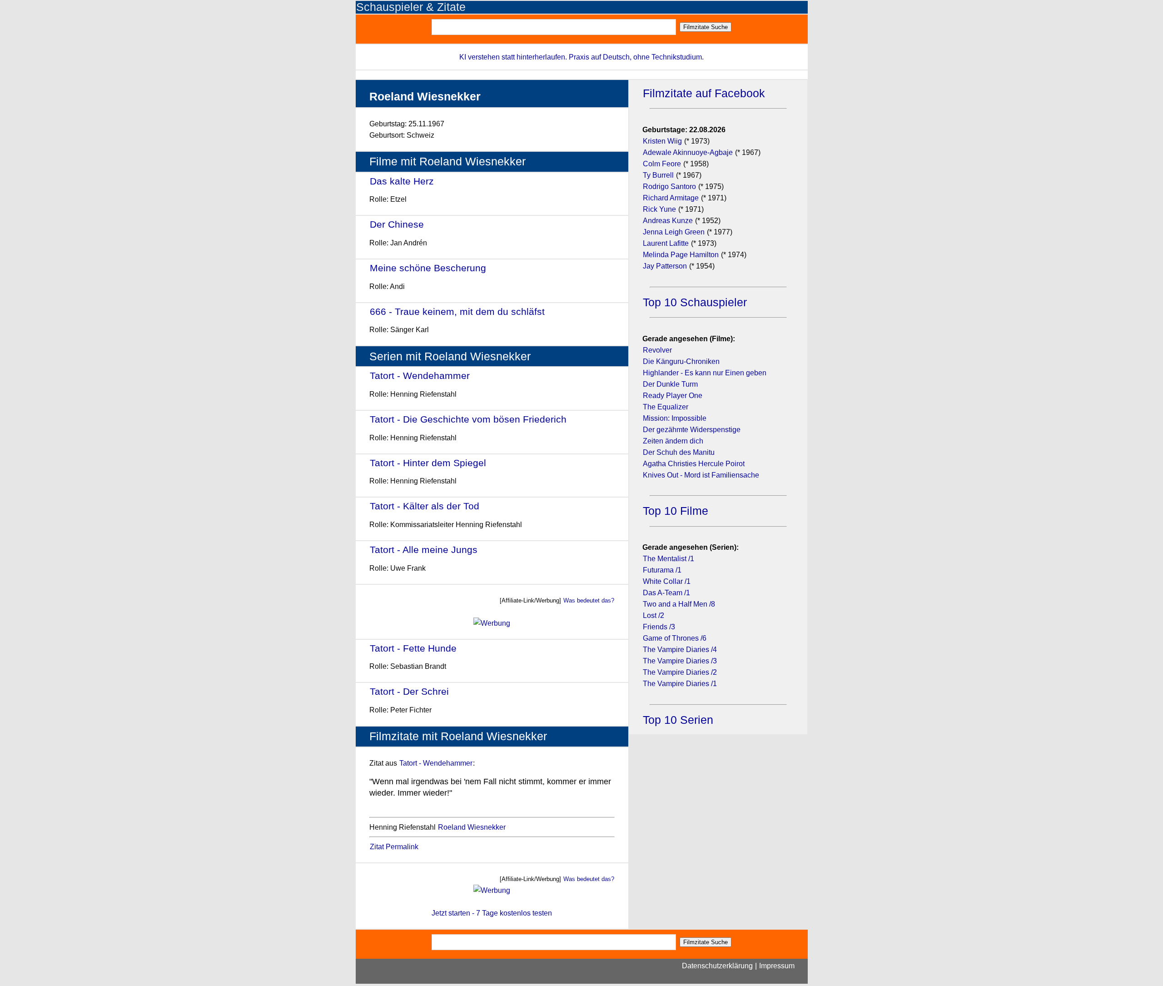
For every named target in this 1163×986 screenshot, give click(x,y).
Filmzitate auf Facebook (704, 93)
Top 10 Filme (675, 511)
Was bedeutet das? (588, 600)
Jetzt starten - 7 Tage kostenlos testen (492, 913)
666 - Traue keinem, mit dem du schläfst (457, 311)
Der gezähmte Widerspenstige (692, 429)
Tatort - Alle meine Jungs (423, 549)
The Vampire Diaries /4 (680, 649)
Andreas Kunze (668, 220)
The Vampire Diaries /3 (680, 661)
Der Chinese (397, 224)
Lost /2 (653, 615)
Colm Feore (662, 164)
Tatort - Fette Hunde (413, 648)
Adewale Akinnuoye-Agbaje (688, 152)
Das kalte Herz (402, 181)
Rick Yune (659, 209)
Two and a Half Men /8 (679, 604)
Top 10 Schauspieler (695, 302)
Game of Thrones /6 (674, 638)
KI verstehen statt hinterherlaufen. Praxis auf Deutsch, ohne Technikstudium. (581, 57)
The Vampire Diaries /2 (680, 672)
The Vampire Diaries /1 (680, 683)
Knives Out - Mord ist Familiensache (701, 475)
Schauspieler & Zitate (411, 7)
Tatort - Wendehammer (420, 375)
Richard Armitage (671, 198)
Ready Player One (672, 395)
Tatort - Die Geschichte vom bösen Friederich (468, 419)
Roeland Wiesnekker (472, 827)
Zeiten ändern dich (673, 441)
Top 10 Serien (678, 720)
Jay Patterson (665, 266)
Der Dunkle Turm (670, 384)
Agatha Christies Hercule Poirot (694, 464)
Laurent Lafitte (666, 243)
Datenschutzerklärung (717, 966)
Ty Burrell (658, 175)
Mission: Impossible (674, 418)
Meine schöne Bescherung (428, 268)
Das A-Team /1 (666, 593)
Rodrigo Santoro (669, 186)
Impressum (777, 966)
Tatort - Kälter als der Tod (424, 506)
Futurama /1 (662, 570)
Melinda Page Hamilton (681, 255)
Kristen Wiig (662, 141)
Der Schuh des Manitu (679, 452)
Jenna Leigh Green (674, 232)
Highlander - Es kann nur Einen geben (704, 373)
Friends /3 (659, 627)
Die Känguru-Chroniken (681, 361)
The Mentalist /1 (668, 559)
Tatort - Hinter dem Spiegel (428, 463)
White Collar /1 (667, 581)
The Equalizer (665, 407)
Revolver (657, 350)
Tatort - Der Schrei (409, 691)
